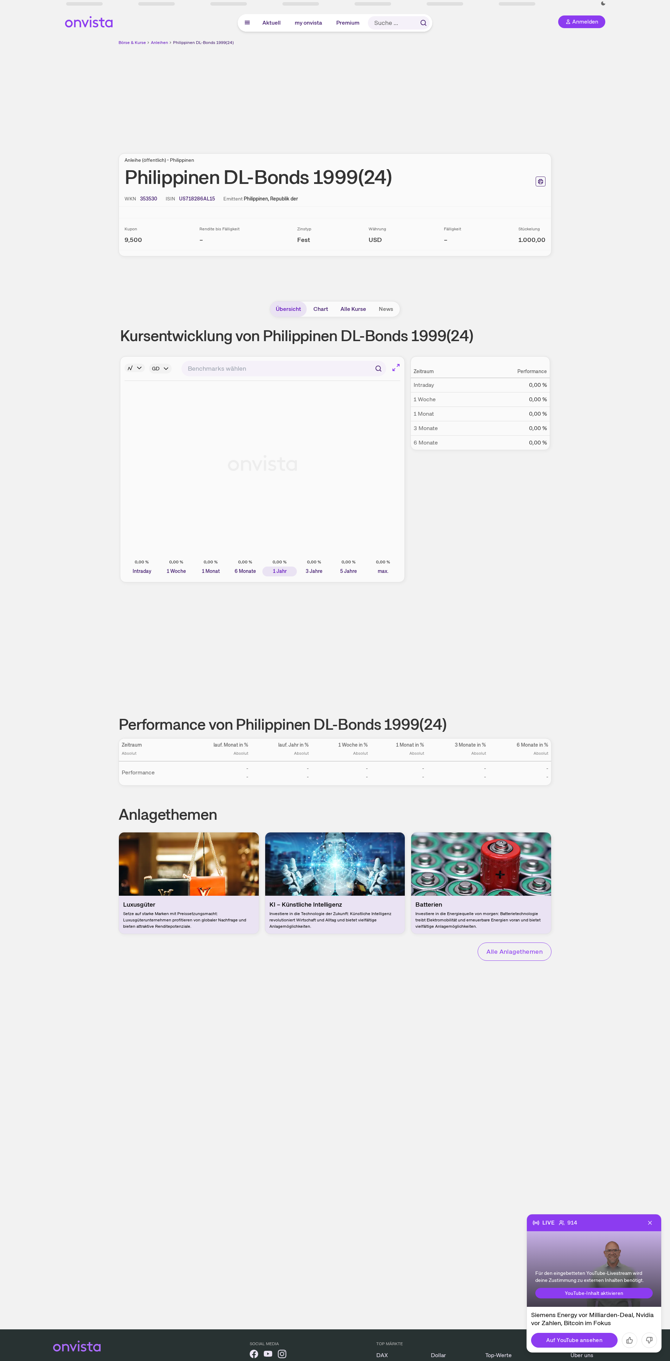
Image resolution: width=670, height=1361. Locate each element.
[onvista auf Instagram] (282, 1355)
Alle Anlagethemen (514, 951)
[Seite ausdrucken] (540, 181)
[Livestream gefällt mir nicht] (649, 1340)
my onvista (309, 22)
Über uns (581, 1355)
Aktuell (272, 22)
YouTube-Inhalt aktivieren (594, 1293)
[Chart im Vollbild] (396, 367)
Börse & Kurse (132, 42)
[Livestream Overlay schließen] (650, 1222)
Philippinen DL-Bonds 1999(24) (203, 42)
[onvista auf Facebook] (254, 1355)
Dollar (438, 1355)
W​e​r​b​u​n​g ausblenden (396, 95)
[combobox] (283, 368)
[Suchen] (423, 23)
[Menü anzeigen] (247, 23)
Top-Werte (498, 1355)
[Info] (135, 368)
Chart (320, 309)
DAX (382, 1355)
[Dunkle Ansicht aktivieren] (603, 3)
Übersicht (288, 309)
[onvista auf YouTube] (268, 1355)
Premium (348, 22)
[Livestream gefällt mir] (629, 1340)
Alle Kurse (353, 309)
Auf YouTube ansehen (574, 1340)
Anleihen (159, 42)
